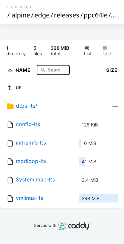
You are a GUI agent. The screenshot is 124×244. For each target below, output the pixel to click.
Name (24, 69)
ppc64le (95, 15)
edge (42, 15)
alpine (21, 15)
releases (66, 15)
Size (112, 70)
